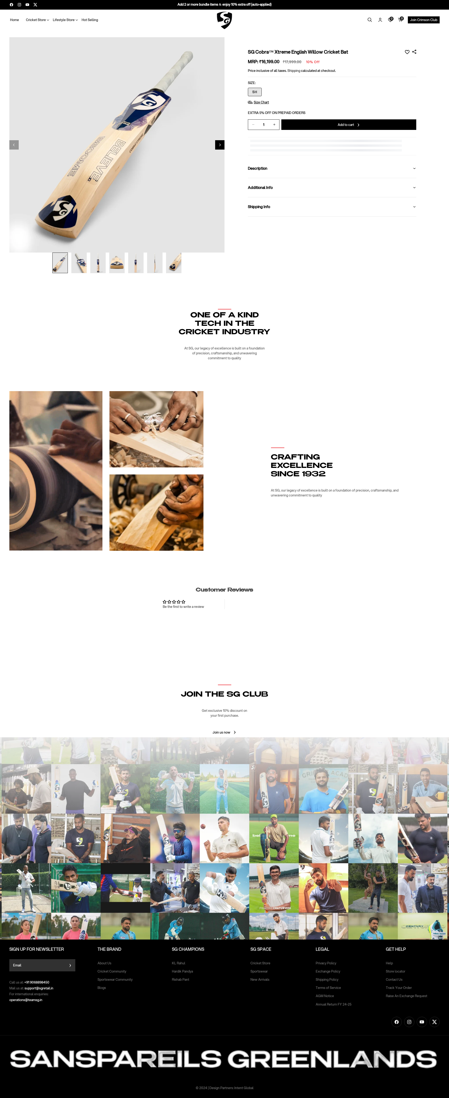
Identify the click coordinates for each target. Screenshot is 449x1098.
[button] (35, 19)
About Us (104, 963)
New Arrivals (259, 979)
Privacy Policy (326, 963)
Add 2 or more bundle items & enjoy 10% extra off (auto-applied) (224, 4)
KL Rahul (178, 963)
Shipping (293, 70)
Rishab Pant (180, 979)
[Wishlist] (407, 52)
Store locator (395, 971)
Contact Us (394, 979)
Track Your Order (399, 987)
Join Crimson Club (423, 20)
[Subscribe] (70, 965)
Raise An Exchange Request (406, 996)
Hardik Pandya (182, 971)
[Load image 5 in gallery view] (136, 263)
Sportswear (259, 971)
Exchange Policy (328, 971)
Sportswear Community (115, 979)
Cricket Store (260, 963)
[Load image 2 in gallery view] (79, 263)
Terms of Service (328, 987)
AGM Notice (325, 996)
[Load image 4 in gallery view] (117, 263)
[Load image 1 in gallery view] (60, 263)
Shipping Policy (327, 979)
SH (254, 92)
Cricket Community (112, 971)
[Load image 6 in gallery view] (155, 263)
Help (389, 963)
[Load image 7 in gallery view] (173, 263)
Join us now (221, 732)
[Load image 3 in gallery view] (98, 263)
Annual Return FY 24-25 (333, 1004)
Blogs (102, 987)
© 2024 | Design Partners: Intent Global (224, 1088)
